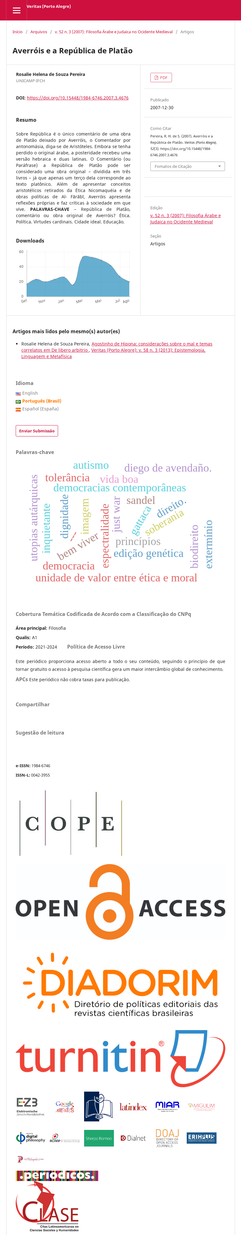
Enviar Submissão (37, 431)
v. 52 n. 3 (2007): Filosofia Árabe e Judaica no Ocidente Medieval (114, 32)
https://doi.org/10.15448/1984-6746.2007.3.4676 (78, 98)
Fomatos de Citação (173, 166)
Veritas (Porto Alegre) (49, 6)
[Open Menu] (16, 10)
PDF (163, 77)
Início (18, 32)
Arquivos (38, 32)
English (30, 393)
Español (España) (40, 409)
